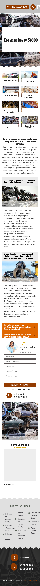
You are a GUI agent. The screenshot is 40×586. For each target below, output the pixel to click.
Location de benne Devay (21, 523)
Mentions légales (30, 580)
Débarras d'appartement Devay (8, 528)
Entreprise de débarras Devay (21, 534)
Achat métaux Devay (33, 530)
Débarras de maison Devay (8, 518)
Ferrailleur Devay (34, 523)
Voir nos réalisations (17, 7)
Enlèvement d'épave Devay (34, 515)
